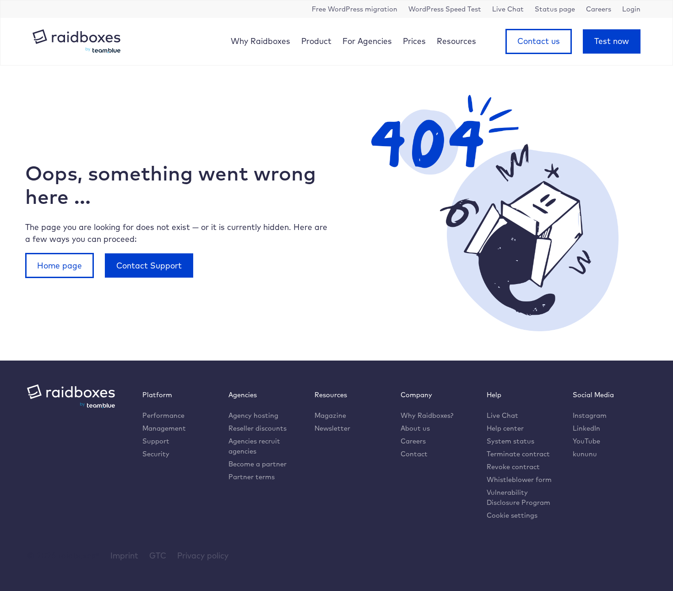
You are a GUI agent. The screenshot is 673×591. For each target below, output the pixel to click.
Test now (611, 41)
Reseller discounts (257, 428)
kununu (585, 453)
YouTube (586, 441)
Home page (59, 265)
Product (316, 41)
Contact (414, 453)
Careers (413, 441)
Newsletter (332, 428)
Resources (456, 41)
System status (510, 441)
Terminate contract (518, 453)
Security (155, 453)
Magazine (330, 415)
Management (164, 428)
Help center (505, 428)
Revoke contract (513, 466)
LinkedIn (586, 428)
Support (155, 441)
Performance (163, 415)
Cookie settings (512, 515)
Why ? (427, 415)
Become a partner (257, 464)
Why (260, 41)
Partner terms (251, 476)
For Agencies (367, 41)
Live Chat (502, 415)
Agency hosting (253, 415)
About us (415, 428)
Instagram (590, 415)
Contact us (538, 41)
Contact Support (149, 265)
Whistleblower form (519, 479)
